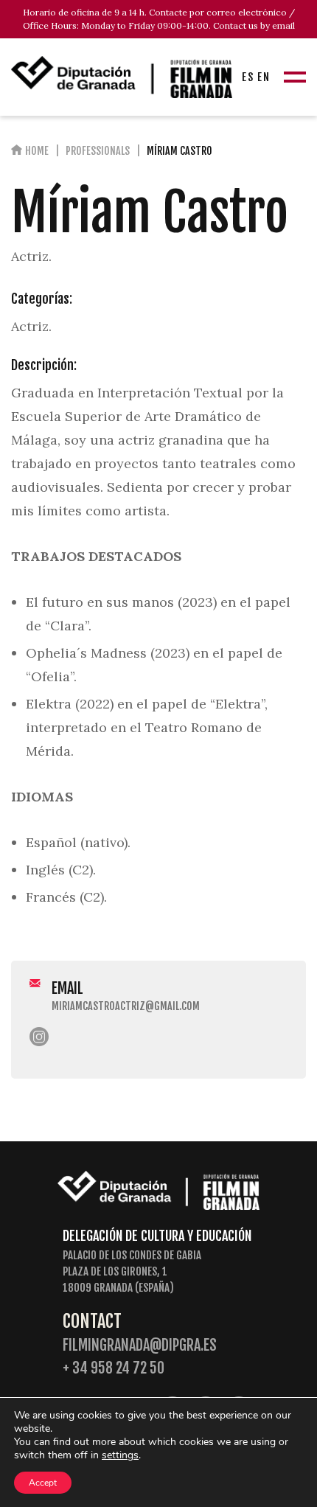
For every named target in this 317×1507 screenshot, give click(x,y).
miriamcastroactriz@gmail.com (126, 1006)
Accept (43, 1483)
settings (120, 1455)
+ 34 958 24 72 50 (113, 1368)
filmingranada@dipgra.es (140, 1345)
